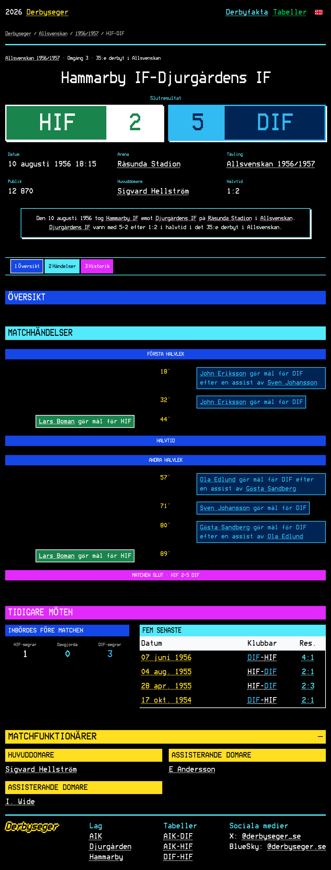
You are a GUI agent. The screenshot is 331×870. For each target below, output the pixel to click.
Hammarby (106, 857)
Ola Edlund (217, 479)
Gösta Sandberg (271, 488)
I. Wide (20, 801)
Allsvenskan (53, 33)
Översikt (26, 266)
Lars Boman (56, 421)
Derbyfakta (247, 12)
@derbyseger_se (271, 836)
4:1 (308, 658)
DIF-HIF (178, 857)
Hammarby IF (122, 218)
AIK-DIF (178, 836)
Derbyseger (47, 12)
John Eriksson (223, 373)
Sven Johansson (292, 382)
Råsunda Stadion (148, 164)
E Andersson (192, 769)
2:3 (308, 686)
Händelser (62, 266)
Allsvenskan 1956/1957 (32, 58)
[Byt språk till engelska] (319, 12)
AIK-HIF (178, 847)
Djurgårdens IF (175, 218)
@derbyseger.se (296, 847)
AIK (95, 836)
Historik (97, 266)
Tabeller (289, 12)
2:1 (308, 672)
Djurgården (110, 847)
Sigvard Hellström (153, 191)
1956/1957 (86, 33)
